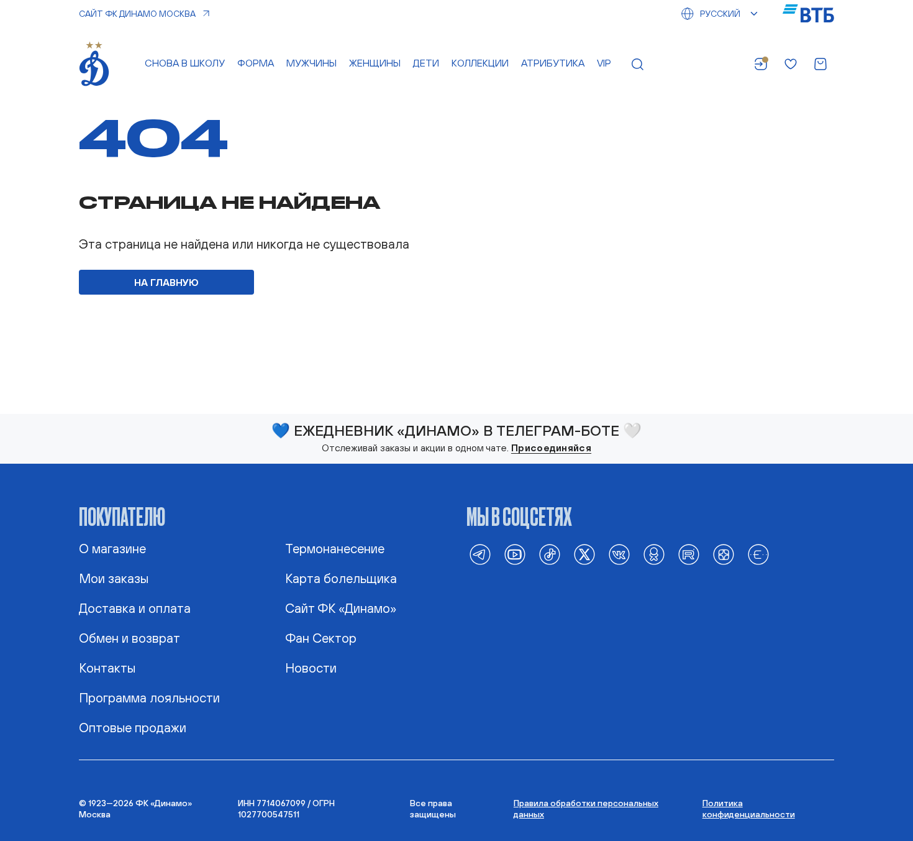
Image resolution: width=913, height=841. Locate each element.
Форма (255, 62)
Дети (426, 62)
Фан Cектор (321, 637)
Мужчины (311, 62)
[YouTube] (515, 554)
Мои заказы (113, 578)
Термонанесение (334, 548)
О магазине (112, 548)
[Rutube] (688, 554)
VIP (604, 62)
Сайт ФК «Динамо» (340, 607)
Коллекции (480, 62)
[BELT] (758, 554)
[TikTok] (549, 554)
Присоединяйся (551, 447)
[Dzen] (723, 554)
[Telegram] (480, 554)
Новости (311, 667)
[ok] (654, 554)
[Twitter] (584, 554)
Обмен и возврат (129, 637)
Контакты (107, 667)
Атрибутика (552, 62)
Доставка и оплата (135, 607)
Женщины (375, 62)
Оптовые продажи (132, 727)
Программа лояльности (149, 697)
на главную (166, 282)
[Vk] (619, 554)
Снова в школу (185, 62)
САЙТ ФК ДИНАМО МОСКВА (137, 14)
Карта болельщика (341, 578)
